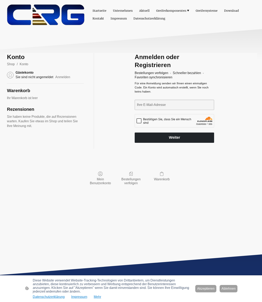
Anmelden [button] (62, 77)
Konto (24, 64)
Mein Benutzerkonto (100, 181)
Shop (11, 64)
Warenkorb (162, 179)
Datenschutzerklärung (49, 297)
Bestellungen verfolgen (131, 181)
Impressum (79, 297)
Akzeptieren (206, 288)
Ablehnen (228, 288)
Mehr (97, 297)
